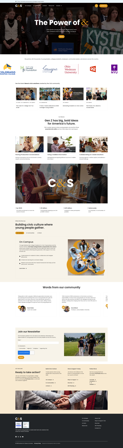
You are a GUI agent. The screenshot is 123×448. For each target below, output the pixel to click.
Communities (22, 348)
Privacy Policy (37, 443)
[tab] (19, 233)
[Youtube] (22, 436)
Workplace (35, 348)
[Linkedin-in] (20, 436)
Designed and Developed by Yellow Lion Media (51, 443)
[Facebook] (16, 436)
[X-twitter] (18, 436)
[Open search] (96, 5)
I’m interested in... (22, 346)
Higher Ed (29, 348)
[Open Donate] (61, 5)
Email (19, 340)
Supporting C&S (43, 348)
